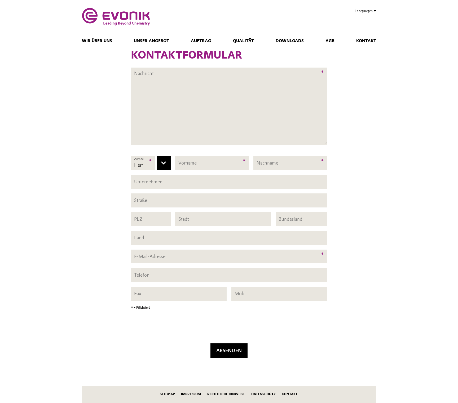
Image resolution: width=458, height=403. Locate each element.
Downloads (290, 40)
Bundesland (290, 219)
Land (139, 237)
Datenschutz (263, 394)
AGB (329, 40)
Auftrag (201, 40)
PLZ (138, 219)
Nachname (267, 163)
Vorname (187, 163)
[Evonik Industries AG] (116, 16)
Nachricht (144, 70)
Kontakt (366, 40)
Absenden (229, 350)
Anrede (139, 159)
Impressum (191, 394)
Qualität (243, 40)
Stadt (183, 219)
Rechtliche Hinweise (226, 394)
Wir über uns (97, 40)
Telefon (141, 275)
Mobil (241, 293)
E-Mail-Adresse (149, 256)
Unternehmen (148, 181)
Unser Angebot (151, 40)
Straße (140, 200)
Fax (137, 293)
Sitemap (167, 394)
